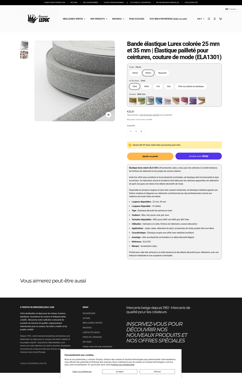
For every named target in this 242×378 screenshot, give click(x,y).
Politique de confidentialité (122, 365)
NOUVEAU (117, 19)
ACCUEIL (86, 318)
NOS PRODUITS (97, 19)
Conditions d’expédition (54, 2)
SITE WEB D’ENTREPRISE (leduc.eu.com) (168, 19)
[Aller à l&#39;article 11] (24, 55)
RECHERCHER (89, 313)
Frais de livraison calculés (149, 115)
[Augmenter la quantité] (141, 131)
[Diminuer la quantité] (130, 131)
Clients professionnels (114, 2)
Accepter (120, 371)
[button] (231, 9)
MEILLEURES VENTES (73, 19)
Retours (74, 2)
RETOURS (87, 342)
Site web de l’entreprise (140, 2)
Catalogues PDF (191, 2)
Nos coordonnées (90, 2)
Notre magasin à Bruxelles (167, 2)
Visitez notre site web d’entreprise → (97, 348)
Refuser (157, 371)
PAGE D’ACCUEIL (137, 19)
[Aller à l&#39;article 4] (24, 45)
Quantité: (131, 125)
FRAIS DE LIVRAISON (92, 337)
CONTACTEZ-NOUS (91, 332)
